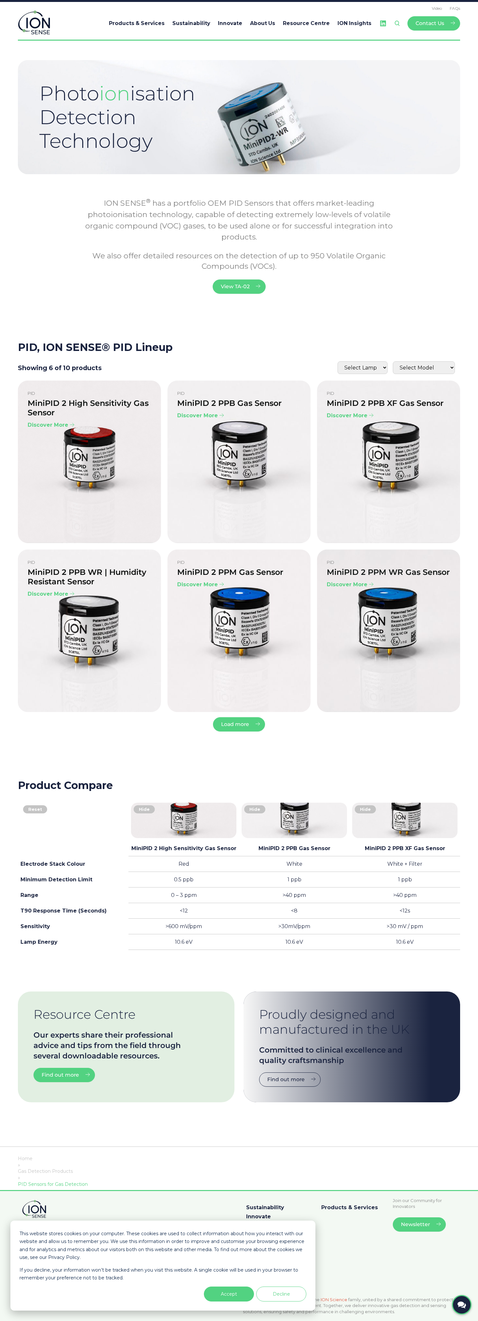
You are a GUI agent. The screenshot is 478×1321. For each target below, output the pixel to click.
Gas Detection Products (45, 1171)
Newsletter (415, 1224)
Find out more (60, 1075)
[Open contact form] (461, 1305)
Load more (235, 724)
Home (25, 1158)
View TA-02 (235, 286)
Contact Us (430, 23)
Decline (281, 1294)
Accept (229, 1294)
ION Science (334, 1299)
